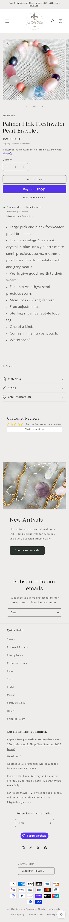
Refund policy (55, 909)
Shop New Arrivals (27, 550)
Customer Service (17, 663)
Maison (11, 695)
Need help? (14, 756)
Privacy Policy (15, 655)
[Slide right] (42, 107)
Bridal (10, 687)
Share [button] (9, 366)
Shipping (6, 144)
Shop (10, 679)
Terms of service (36, 915)
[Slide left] (27, 107)
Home (10, 711)
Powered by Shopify (35, 909)
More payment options (34, 198)
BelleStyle (20, 909)
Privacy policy (17, 915)
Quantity (7, 160)
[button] (7, 21)
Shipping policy (54, 915)
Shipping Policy (16, 719)
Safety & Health (16, 703)
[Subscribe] (58, 612)
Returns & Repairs (17, 647)
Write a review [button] (34, 429)
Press (10, 671)
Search (11, 639)
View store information (20, 216)
